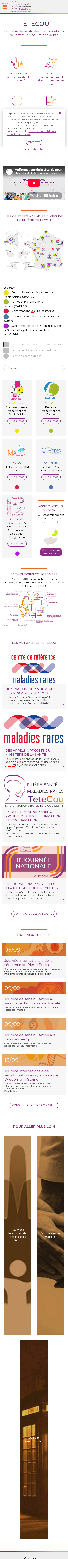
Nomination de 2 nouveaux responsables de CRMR (30, 691)
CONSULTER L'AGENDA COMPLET (34, 1105)
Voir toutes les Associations (51, 552)
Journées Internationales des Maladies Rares (18, 1235)
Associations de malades (50, 1235)
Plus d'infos (17, 421)
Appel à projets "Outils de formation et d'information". (30, 829)
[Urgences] (51, 69)
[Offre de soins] (17, 69)
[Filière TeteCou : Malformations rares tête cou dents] (21, 11)
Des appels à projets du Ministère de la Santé (28, 752)
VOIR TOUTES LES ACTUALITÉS (34, 913)
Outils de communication (34, 1439)
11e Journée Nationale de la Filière (30, 892)
